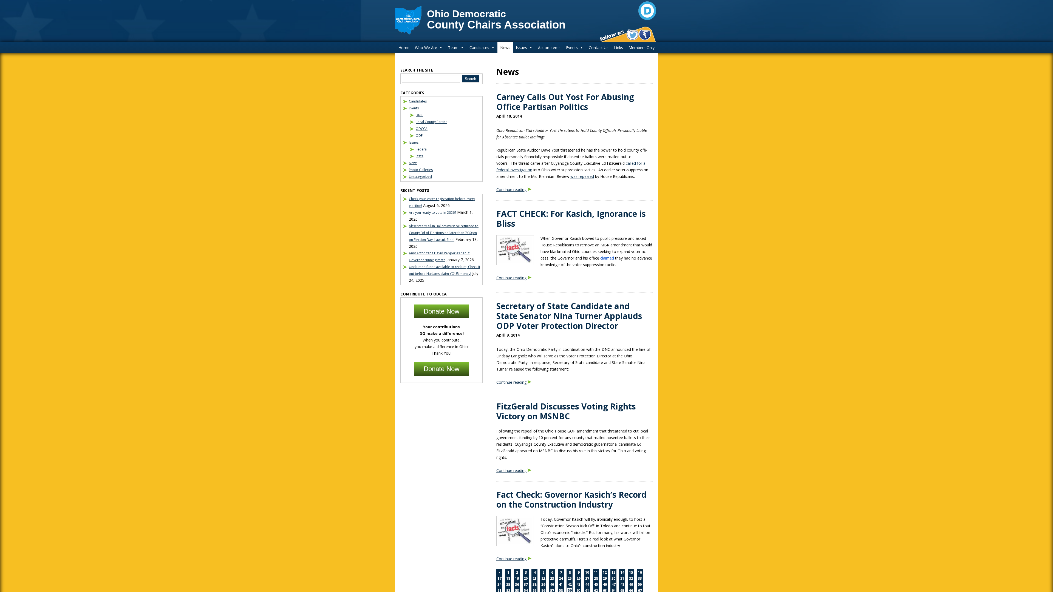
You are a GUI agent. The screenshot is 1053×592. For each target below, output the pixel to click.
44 (587, 584)
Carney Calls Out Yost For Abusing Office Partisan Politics (565, 101)
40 (552, 584)
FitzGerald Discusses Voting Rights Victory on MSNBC (566, 411)
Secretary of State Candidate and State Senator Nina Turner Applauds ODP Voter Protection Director (569, 315)
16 (640, 572)
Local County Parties (431, 121)
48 (622, 584)
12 (605, 572)
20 (526, 578)
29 (605, 578)
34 (499, 584)
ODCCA (422, 128)
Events (572, 47)
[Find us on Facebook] (644, 35)
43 (578, 584)
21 (534, 578)
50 (640, 584)
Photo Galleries (421, 169)
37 (526, 584)
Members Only (642, 47)
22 (543, 578)
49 (631, 584)
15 (631, 572)
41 (561, 584)
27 (587, 578)
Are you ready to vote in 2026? (432, 212)
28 (596, 578)
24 (561, 578)
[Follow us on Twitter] (632, 35)
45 (596, 584)
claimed (607, 258)
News (505, 47)
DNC (419, 115)
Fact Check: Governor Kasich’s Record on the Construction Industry (571, 499)
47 (613, 584)
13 (613, 572)
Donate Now (441, 311)
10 (587, 572)
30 (613, 578)
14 (622, 572)
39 (543, 584)
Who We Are (426, 47)
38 (534, 584)
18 (508, 578)
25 (569, 578)
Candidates (479, 47)
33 (640, 578)
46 (605, 584)
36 (517, 584)
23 (552, 578)
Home (403, 47)
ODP (419, 135)
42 (569, 584)
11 (596, 572)
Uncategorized (420, 176)
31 (622, 578)
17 (499, 578)
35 (508, 584)
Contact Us (598, 47)
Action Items (549, 47)
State (419, 156)
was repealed (582, 176)
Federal (422, 149)
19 (517, 578)
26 (578, 578)
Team (453, 47)
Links (618, 47)
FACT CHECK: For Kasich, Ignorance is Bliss (571, 218)
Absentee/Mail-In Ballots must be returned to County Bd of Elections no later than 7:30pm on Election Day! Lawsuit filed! (444, 233)
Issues (521, 47)
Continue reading (511, 189)
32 (631, 578)
